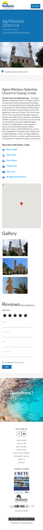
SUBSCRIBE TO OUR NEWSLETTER (21, 519)
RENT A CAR (21, 443)
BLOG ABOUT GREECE (21, 456)
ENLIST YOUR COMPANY (21, 453)
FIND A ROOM (21, 440)
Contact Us (21, 406)
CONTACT (21, 463)
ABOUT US (21, 459)
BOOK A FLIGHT (21, 447)
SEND (7, 367)
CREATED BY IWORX (21, 511)
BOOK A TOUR (21, 450)
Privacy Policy (19, 362)
